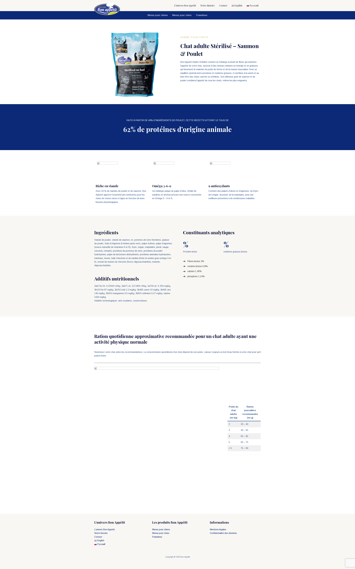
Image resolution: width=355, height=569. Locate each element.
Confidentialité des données (223, 533)
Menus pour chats (182, 15)
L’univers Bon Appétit (185, 5)
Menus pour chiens (158, 15)
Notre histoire (207, 5)
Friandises (201, 15)
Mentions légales (218, 529)
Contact (223, 5)
